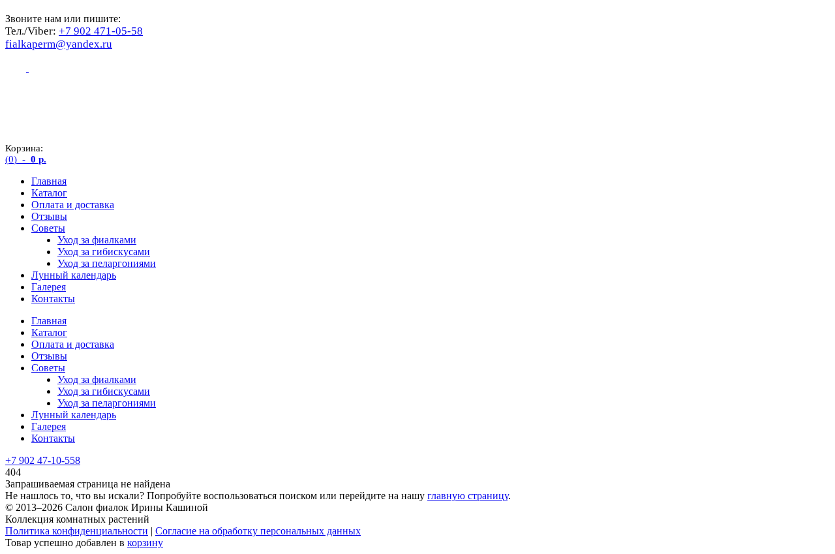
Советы (48, 228)
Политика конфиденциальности (76, 530)
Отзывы (49, 216)
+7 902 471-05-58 (101, 31)
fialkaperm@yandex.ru (58, 44)
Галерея (48, 286)
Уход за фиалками (96, 239)
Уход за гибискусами (103, 251)
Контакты (53, 298)
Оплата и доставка (72, 204)
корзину (145, 542)
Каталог (49, 192)
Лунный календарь (73, 275)
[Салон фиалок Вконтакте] (39, 68)
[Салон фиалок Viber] (17, 68)
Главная (49, 181)
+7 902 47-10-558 (42, 460)
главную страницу (467, 495)
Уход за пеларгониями (106, 263)
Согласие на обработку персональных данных (258, 530)
